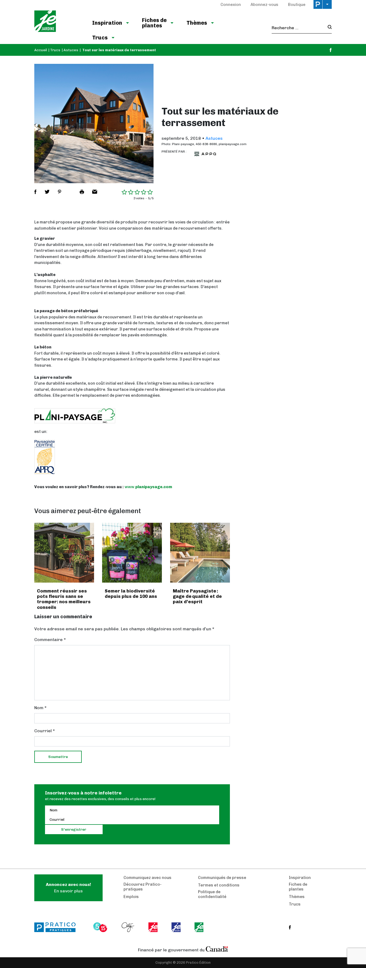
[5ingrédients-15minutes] (101, 927)
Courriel (44, 730)
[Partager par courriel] (94, 192)
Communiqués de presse (222, 877)
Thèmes (196, 22)
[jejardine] (199, 927)
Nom (40, 707)
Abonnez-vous (264, 4)
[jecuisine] (153, 927)
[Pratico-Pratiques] (57, 927)
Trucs (100, 37)
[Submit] (328, 27)
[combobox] (298, 28)
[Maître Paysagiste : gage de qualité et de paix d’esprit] (200, 553)
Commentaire (50, 639)
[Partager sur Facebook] (35, 192)
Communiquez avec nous (147, 877)
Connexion (231, 4)
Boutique (296, 4)
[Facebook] (331, 50)
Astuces (71, 50)
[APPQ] (205, 154)
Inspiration (107, 22)
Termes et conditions (219, 885)
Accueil (40, 50)
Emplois (131, 896)
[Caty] (129, 927)
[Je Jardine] (57, 22)
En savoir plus (68, 887)
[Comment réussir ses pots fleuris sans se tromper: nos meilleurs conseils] (64, 553)
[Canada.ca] (217, 948)
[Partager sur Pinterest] (59, 192)
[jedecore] (176, 927)
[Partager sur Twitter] (47, 192)
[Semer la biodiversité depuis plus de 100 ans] (132, 553)
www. (130, 486)
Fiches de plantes (154, 22)
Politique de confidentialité (212, 894)
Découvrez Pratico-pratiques (143, 887)
